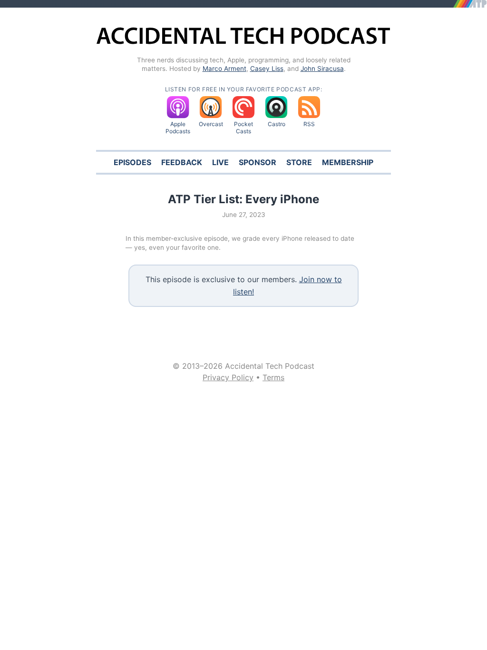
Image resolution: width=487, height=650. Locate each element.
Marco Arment (224, 68)
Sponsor (257, 162)
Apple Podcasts (178, 127)
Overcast (211, 124)
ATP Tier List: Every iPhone (243, 199)
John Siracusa (322, 68)
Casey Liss (266, 68)
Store (299, 162)
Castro (276, 124)
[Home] (243, 42)
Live (220, 162)
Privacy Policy (228, 377)
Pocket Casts (243, 127)
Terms (273, 377)
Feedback (181, 162)
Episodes (132, 162)
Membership (347, 162)
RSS (309, 124)
